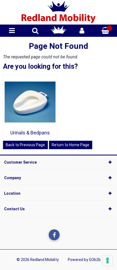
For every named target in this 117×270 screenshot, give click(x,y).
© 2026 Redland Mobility (38, 259)
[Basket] (105, 30)
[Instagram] (65, 235)
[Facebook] (54, 235)
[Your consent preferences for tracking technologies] (107, 260)
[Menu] (11, 30)
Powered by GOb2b (84, 259)
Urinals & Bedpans (30, 133)
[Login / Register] (82, 30)
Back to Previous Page (25, 145)
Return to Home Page (70, 145)
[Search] (35, 30)
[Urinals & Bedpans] (30, 102)
